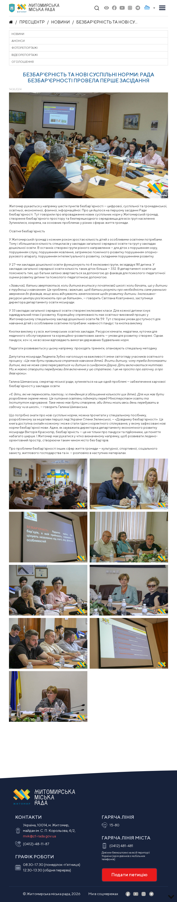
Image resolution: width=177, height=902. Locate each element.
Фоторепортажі (25, 47)
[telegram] (138, 8)
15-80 (114, 825)
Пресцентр (32, 22)
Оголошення (23, 61)
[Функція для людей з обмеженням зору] (106, 8)
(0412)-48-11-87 (36, 844)
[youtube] (122, 8)
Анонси (18, 41)
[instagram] (130, 8)
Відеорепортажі (25, 55)
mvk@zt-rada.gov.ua (39, 836)
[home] (11, 22)
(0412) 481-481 (121, 846)
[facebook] (114, 8)
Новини (60, 22)
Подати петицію (129, 874)
